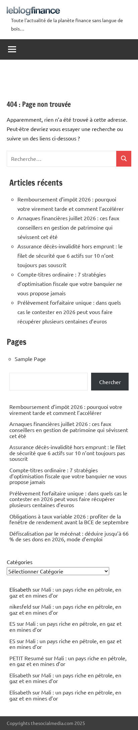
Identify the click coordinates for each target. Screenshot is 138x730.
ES (12, 623)
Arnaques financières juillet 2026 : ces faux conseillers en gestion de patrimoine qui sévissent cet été (68, 227)
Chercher (110, 381)
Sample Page (30, 358)
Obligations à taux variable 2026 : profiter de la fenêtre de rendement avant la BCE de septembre (69, 519)
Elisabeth (20, 675)
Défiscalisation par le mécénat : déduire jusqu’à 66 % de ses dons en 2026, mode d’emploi (69, 536)
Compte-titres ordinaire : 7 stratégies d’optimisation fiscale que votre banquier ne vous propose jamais (69, 283)
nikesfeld (20, 606)
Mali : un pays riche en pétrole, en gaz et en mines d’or (65, 592)
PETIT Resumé (26, 658)
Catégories (19, 561)
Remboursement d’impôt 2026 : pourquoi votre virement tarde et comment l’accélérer (65, 409)
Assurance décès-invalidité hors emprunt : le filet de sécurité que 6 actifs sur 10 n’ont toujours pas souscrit (70, 255)
